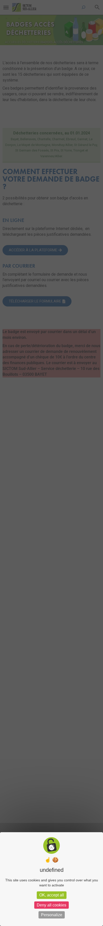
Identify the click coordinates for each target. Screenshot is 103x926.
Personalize (51, 915)
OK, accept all (51, 895)
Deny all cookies (51, 905)
